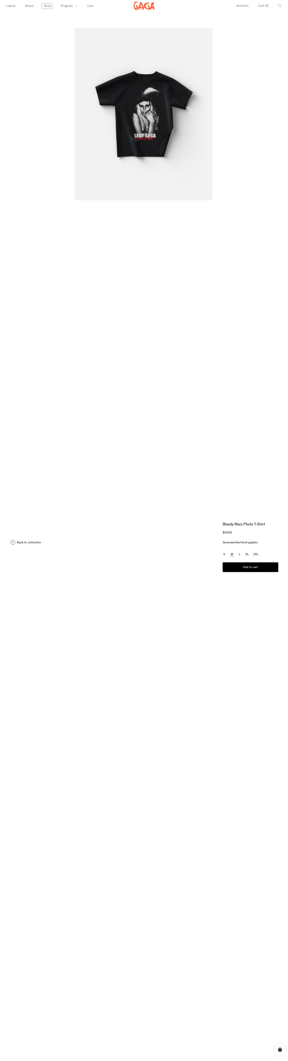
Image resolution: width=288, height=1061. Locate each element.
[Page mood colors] (280, 1049)
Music (29, 6)
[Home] (144, 6)
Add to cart (250, 567)
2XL (255, 554)
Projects (67, 6)
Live (90, 6)
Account (242, 5)
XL (247, 554)
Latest (10, 6)
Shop (47, 6)
